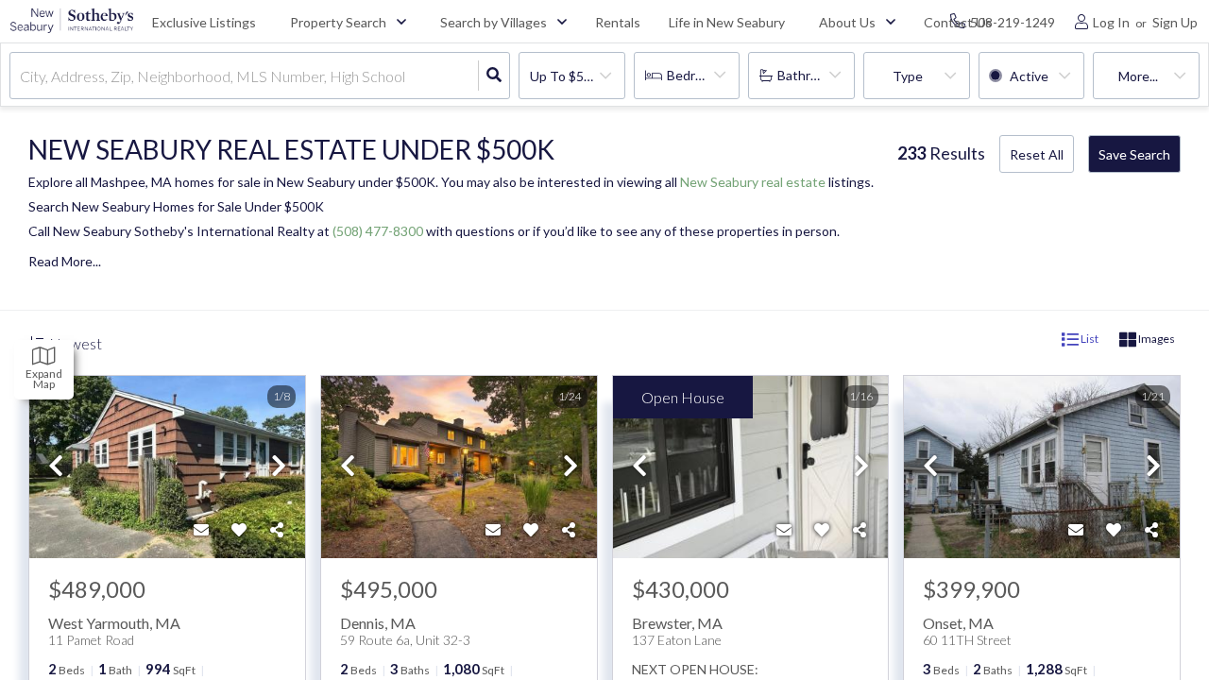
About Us (847, 22)
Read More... (64, 261)
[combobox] (21, 76)
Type (908, 76)
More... (1138, 76)
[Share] (277, 530)
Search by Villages (493, 22)
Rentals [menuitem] (617, 22)
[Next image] (278, 467)
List (1088, 339)
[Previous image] (55, 467)
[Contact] (201, 530)
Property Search (338, 22)
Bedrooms (697, 75)
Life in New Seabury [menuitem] (727, 22)
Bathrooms (810, 75)
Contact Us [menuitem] (958, 22)
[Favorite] (239, 530)
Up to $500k (567, 76)
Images (1155, 339)
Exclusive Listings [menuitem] (204, 22)
